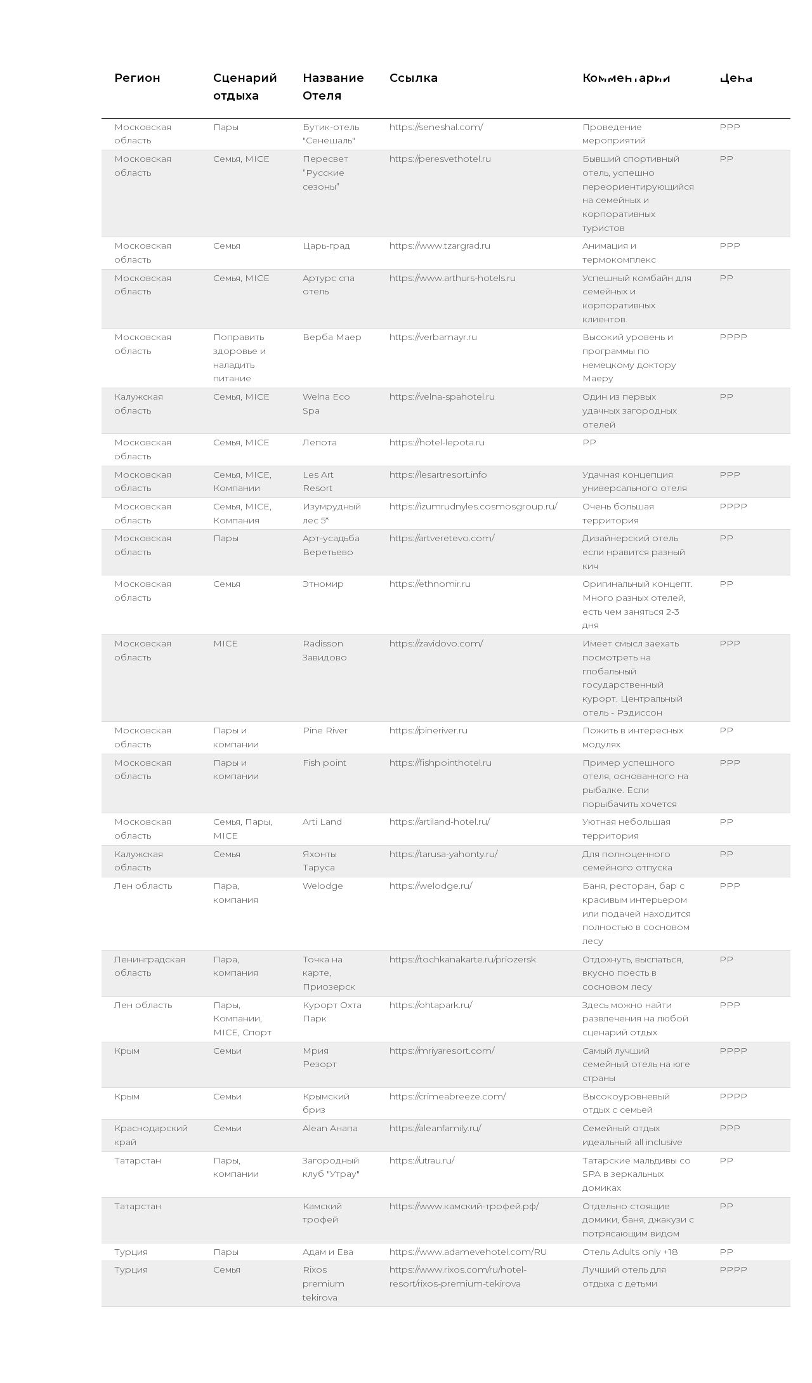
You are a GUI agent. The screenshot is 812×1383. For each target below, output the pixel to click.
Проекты (419, 69)
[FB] (718, 69)
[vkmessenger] (690, 69)
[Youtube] (662, 69)
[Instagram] (634, 69)
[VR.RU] (746, 69)
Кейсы (360, 69)
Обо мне (301, 69)
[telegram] (606, 69)
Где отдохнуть (498, 69)
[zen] (773, 69)
